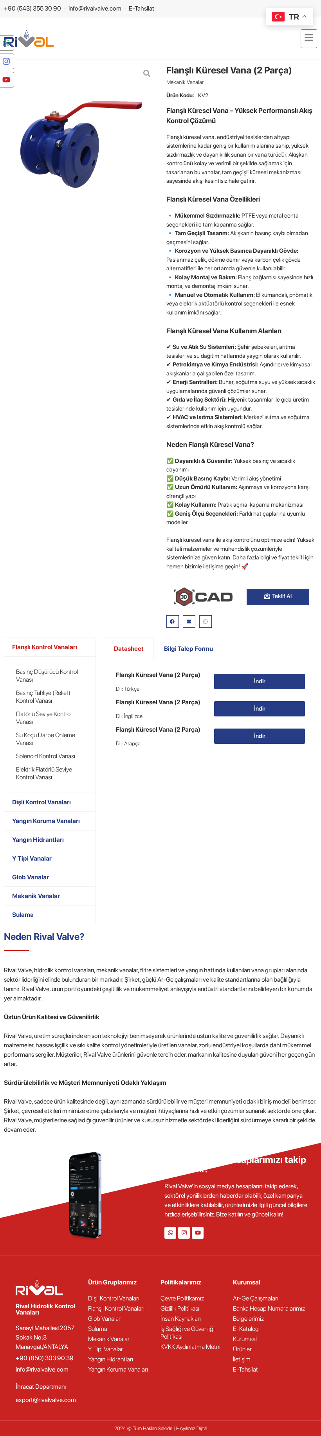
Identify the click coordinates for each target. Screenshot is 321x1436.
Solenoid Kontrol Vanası (45, 756)
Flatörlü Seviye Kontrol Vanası (44, 717)
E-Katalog (246, 1328)
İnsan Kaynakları (180, 1318)
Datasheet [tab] (129, 648)
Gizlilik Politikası (179, 1308)
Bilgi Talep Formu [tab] (188, 648)
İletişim (242, 1359)
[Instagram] (184, 1233)
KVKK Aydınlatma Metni (190, 1346)
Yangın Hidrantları (38, 839)
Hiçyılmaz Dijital (191, 1428)
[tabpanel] (210, 709)
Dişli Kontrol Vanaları (41, 802)
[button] (172, 621)
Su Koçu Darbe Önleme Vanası (45, 739)
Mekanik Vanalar (185, 82)
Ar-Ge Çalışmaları (255, 1298)
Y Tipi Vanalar (32, 858)
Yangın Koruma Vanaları (46, 821)
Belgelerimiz (248, 1318)
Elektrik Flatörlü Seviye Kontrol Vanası (44, 773)
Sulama (23, 914)
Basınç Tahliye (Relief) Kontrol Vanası (43, 696)
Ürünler (242, 1349)
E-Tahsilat (245, 1369)
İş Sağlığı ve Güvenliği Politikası (187, 1332)
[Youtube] (198, 1233)
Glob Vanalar (30, 877)
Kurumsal (245, 1339)
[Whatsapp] (170, 1233)
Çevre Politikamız (182, 1298)
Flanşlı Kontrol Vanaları (44, 647)
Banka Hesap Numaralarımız (269, 1308)
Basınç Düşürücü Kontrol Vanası (47, 675)
